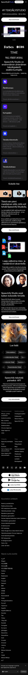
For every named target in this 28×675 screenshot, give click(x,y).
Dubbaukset (18, 416)
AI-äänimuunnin (5, 526)
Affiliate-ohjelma (19, 451)
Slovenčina (4, 633)
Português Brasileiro (7, 600)
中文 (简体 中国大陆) (7, 568)
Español (3, 608)
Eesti (2, 638)
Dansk (3, 573)
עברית (2, 648)
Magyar (3, 561)
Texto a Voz (4, 543)
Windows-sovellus (6, 423)
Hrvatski (3, 640)
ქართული (4, 630)
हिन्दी (2, 586)
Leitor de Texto (5, 545)
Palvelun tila (18, 456)
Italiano (3, 588)
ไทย (2, 615)
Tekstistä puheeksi (6, 411)
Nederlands (4, 576)
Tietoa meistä (18, 441)
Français (3, 581)
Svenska (3, 613)
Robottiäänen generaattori (8, 521)
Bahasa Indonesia (6, 650)
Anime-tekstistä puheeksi (8, 523)
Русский (3, 603)
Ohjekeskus (18, 454)
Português (4, 625)
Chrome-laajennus (6, 428)
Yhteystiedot (18, 444)
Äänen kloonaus (19, 418)
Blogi (16, 446)
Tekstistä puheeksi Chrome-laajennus (11, 533)
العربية (3, 558)
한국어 (3, 593)
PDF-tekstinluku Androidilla (8, 508)
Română (3, 623)
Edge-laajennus (5, 430)
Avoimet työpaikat (19, 449)
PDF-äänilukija (5, 528)
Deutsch (3, 583)
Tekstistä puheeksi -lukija (8, 511)
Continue (23, 671)
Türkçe (3, 618)
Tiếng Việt (4, 620)
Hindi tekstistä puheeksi (8, 535)
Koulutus (3, 446)
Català (3, 655)
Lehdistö (17, 459)
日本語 (3, 591)
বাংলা (2, 652)
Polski (3, 598)
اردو (2, 660)
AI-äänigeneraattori (20, 414)
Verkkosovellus (5, 425)
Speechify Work (19, 421)
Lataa (2, 433)
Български (4, 628)
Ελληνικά (3, 643)
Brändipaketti (18, 461)
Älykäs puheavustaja (7, 506)
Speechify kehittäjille (7, 441)
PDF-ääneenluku (5, 538)
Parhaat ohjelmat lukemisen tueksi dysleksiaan (14, 518)
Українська (4, 605)
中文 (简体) (4, 563)
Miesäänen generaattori (7, 516)
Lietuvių (3, 645)
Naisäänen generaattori (7, 513)
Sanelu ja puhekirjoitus (7, 503)
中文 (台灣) (4, 566)
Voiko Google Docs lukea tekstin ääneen (12, 531)
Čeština (3, 571)
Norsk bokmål (5, 596)
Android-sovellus (6, 418)
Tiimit (2, 444)
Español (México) (6, 610)
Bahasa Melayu (5, 657)
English (3, 578)
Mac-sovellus (5, 420)
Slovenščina (4, 635)
